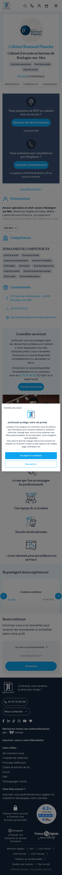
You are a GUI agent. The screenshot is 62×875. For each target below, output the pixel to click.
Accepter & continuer (31, 455)
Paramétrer (31, 464)
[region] (30, 437)
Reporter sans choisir (13, 407)
